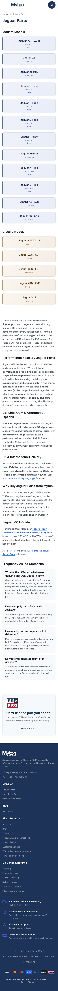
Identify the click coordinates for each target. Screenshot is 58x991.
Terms (31, 982)
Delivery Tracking (10, 877)
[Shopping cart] (52, 5)
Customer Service (11, 846)
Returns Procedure (11, 886)
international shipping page (20, 478)
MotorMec (50, 956)
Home (5, 14)
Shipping (6, 868)
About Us (6, 824)
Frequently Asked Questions (16, 837)
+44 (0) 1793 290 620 (16, 777)
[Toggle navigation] (6, 5)
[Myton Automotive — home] (17, 5)
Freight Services (10, 873)
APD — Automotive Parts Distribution (21, 956)
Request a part (29, 728)
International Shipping (13, 890)
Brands (6, 828)
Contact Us (7, 833)
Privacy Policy (9, 842)
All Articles (7, 811)
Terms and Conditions (13, 855)
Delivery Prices (9, 882)
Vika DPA (30, 962)
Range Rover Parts (11, 798)
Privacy (24, 982)
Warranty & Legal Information (17, 851)
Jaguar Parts (8, 789)
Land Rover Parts (10, 794)
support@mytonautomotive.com (22, 772)
